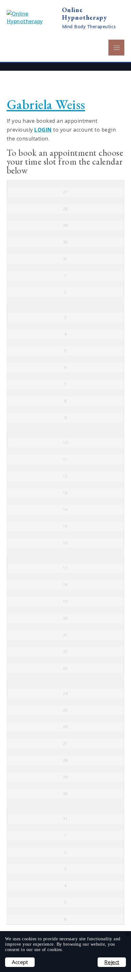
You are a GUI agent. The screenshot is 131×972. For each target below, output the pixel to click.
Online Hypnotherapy (84, 14)
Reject (111, 962)
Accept (20, 962)
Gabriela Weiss (46, 104)
